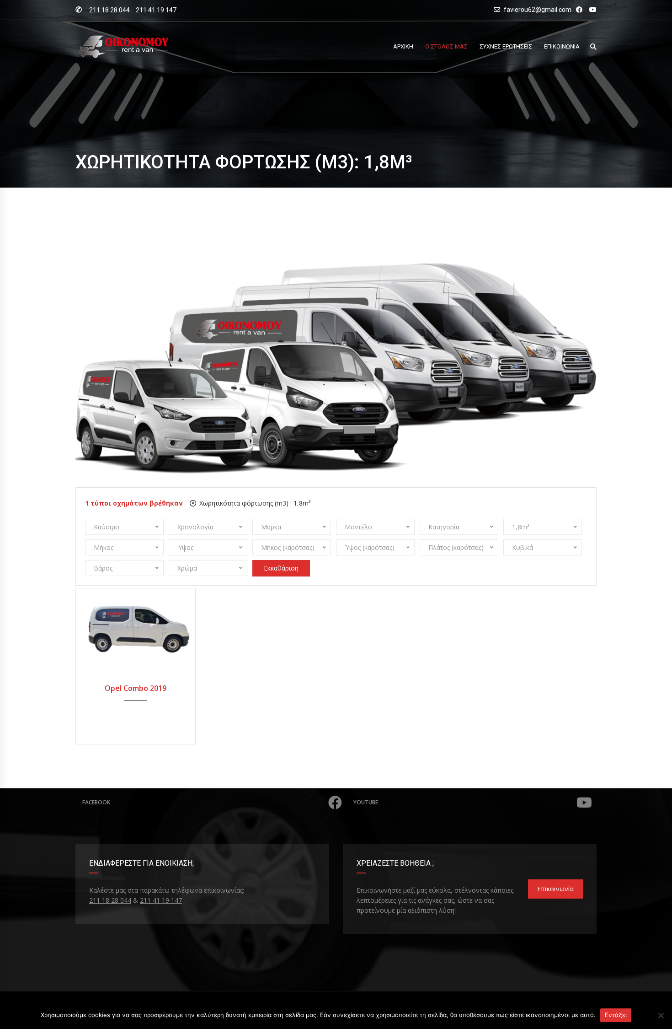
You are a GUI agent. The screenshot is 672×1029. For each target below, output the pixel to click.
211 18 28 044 (109, 10)
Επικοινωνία (555, 888)
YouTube (365, 802)
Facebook (96, 802)
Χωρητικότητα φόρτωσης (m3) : (253, 503)
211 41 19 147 (156, 10)
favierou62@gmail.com (537, 9)
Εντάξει (616, 1014)
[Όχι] (660, 1015)
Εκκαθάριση (281, 568)
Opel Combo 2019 (135, 688)
